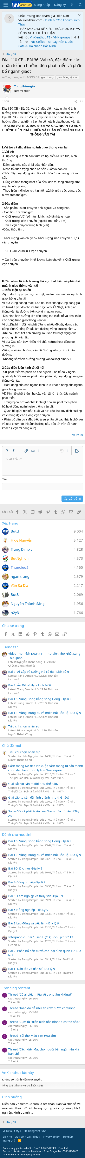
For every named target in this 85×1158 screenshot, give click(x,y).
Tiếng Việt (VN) (36, 1131)
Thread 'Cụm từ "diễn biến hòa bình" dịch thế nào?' (44, 1022)
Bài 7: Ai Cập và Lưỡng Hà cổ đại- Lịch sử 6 (38, 671)
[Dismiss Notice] (79, 16)
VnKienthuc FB (40, 37)
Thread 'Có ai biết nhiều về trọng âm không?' (40, 994)
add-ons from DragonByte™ (49, 1151)
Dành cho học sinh (17, 834)
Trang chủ (9, 1140)
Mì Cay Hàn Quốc (60, 41)
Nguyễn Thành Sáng (28, 603)
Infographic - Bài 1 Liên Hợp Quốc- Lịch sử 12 (40, 937)
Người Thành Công (20, 734)
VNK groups (61, 37)
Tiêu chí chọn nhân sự (23, 726)
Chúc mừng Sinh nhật (21, 665)
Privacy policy (51, 1136)
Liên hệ (7, 1136)
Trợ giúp (68, 1136)
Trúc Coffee (37, 41)
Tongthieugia (13, 77)
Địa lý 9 (12, 707)
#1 (81, 101)
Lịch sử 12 (14, 945)
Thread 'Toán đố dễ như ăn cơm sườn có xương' (42, 1008)
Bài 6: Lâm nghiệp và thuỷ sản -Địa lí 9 (35, 896)
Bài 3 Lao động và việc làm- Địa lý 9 (33, 923)
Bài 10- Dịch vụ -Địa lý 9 (25, 868)
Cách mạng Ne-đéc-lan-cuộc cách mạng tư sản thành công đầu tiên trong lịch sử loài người (45, 768)
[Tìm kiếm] (80, 4)
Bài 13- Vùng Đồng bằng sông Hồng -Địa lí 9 (40, 699)
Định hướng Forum (59, 20)
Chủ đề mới (11, 745)
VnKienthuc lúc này (18, 1072)
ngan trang (20, 576)
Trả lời (79, 435)
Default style (13, 1131)
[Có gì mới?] (72, 4)
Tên (4, 479)
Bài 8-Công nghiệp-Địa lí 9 (27, 882)
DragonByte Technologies (17, 1154)
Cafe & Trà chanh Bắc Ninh (37, 46)
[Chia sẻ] (75, 101)
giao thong (47, 77)
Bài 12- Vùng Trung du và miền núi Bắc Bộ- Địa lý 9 (44, 713)
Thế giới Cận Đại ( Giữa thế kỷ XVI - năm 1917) (36, 778)
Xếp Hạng (10, 523)
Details (35, 1154)
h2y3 (15, 612)
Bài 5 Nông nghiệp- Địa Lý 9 (28, 910)
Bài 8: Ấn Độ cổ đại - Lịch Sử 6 (29, 685)
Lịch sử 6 (13, 679)
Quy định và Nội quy (27, 1136)
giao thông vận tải (67, 77)
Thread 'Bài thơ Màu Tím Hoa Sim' (32, 1035)
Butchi (16, 531)
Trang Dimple (22, 549)
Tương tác (10, 647)
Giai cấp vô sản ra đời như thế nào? (33, 784)
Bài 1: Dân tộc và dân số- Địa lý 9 (31, 969)
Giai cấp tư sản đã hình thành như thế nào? (39, 797)
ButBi (15, 594)
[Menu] (6, 5)
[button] (7, 451)
